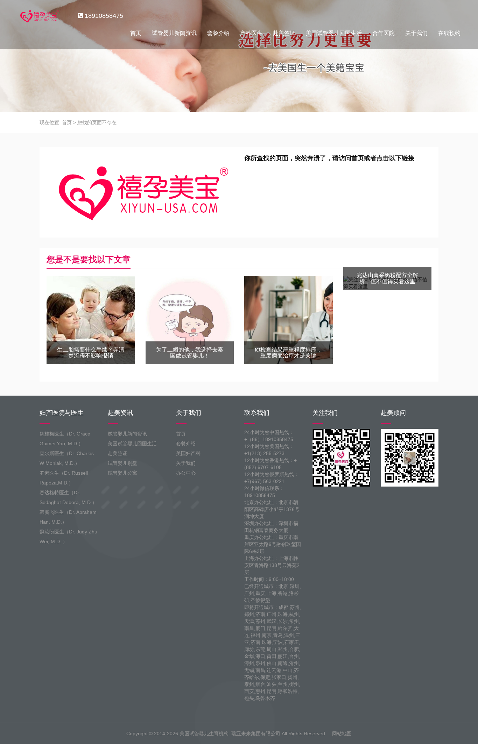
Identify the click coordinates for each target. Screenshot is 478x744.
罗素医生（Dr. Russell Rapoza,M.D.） (64, 478)
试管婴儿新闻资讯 (174, 33)
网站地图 (342, 733)
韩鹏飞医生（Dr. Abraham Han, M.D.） (68, 517)
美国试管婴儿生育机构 (204, 733)
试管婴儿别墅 (122, 463)
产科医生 (251, 33)
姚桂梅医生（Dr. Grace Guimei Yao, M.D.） (65, 438)
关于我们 (416, 33)
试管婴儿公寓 (122, 473)
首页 (135, 33)
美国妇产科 (188, 453)
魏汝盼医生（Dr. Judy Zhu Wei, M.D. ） (68, 536)
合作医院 (383, 33)
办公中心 (186, 473)
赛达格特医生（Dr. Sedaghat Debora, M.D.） (68, 497)
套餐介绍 (218, 33)
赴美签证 (284, 33)
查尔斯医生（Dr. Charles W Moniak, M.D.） (67, 458)
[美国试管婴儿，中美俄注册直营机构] (38, 15)
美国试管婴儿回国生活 (334, 33)
